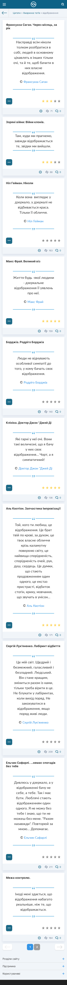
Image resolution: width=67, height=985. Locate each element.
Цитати (17, 13)
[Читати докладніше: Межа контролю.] (9, 928)
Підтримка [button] (9, 966)
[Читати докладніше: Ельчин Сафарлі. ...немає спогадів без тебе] (9, 857)
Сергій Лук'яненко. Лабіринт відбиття (33, 646)
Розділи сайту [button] (11, 958)
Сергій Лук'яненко (35, 722)
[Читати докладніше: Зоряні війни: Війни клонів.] (9, 162)
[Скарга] (41, 111)
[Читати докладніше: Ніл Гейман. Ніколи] (9, 241)
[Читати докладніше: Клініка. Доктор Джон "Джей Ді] (9, 488)
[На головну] (4, 13)
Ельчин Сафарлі (35, 837)
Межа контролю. (18, 877)
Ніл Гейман (35, 221)
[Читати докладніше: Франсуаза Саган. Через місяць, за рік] (9, 101)
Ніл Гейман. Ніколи (19, 183)
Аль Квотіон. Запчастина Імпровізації (33, 508)
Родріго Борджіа (35, 382)
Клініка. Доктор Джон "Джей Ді (29, 422)
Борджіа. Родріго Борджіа (25, 342)
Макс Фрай (35, 302)
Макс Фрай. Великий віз (23, 261)
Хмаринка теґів (31, 13)
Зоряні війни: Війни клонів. (25, 122)
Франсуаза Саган (35, 82)
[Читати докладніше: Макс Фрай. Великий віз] (9, 321)
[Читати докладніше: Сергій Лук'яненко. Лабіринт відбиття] (9, 742)
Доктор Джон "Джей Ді (35, 468)
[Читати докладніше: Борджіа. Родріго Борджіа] (9, 402)
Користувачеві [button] (11, 973)
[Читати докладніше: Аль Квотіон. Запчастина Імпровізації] (9, 625)
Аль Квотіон (35, 606)
